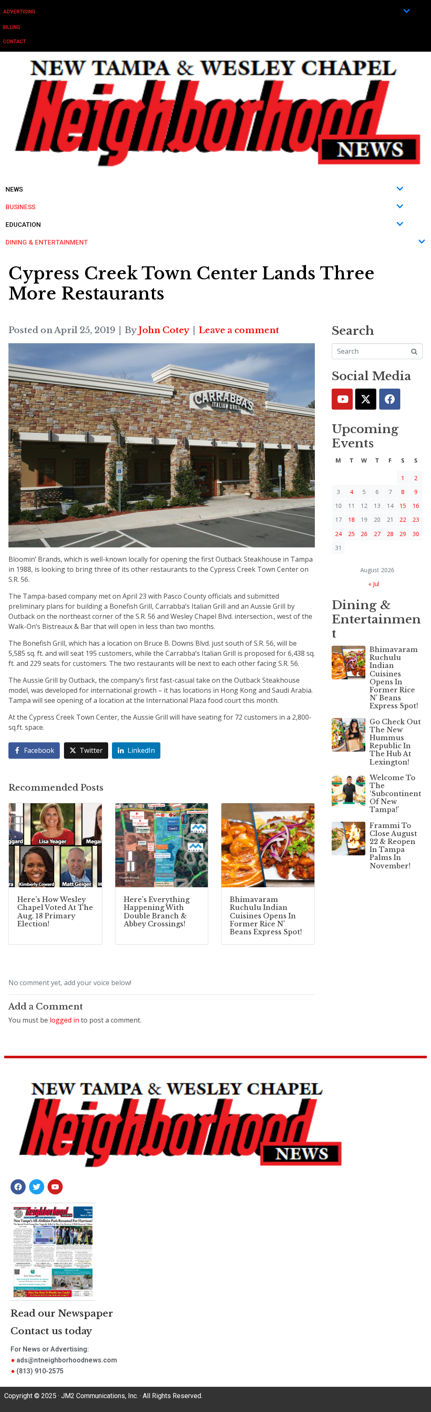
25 (351, 534)
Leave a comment (239, 330)
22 (402, 519)
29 (402, 534)
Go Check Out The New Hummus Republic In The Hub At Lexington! (395, 742)
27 (377, 534)
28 (390, 534)
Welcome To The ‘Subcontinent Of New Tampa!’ (395, 793)
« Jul (373, 584)
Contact (14, 42)
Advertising (19, 12)
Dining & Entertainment (46, 242)
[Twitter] (365, 399)
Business (20, 207)
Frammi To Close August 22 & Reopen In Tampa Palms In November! (393, 845)
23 (415, 519)
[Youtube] (342, 399)
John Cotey (163, 330)
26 (364, 534)
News (14, 189)
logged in (64, 1020)
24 (338, 534)
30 (415, 534)
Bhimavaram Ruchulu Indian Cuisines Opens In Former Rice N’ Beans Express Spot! (394, 677)
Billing (11, 27)
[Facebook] (389, 399)
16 (415, 506)
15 (402, 506)
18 (351, 519)
